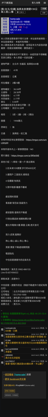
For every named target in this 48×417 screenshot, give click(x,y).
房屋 (17, 374)
